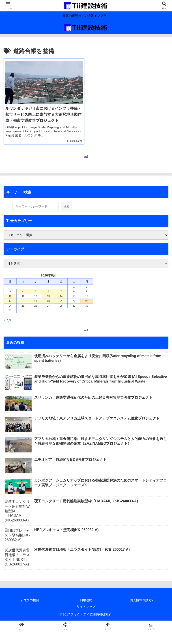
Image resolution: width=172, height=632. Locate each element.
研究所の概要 (29, 600)
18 (23, 301)
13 (48, 296)
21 (61, 301)
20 (48, 301)
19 (35, 301)
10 (10, 296)
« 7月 (7, 320)
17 (10, 301)
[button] (159, 541)
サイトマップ (86, 606)
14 (61, 296)
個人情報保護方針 (142, 600)
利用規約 (86, 600)
